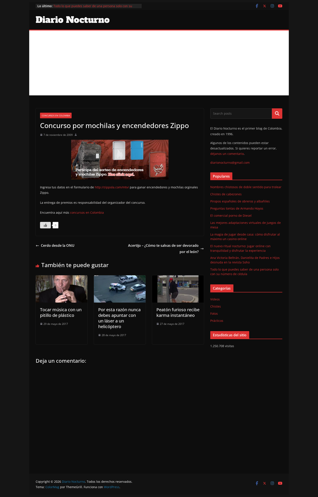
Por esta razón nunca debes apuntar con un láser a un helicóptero (119, 318)
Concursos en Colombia (56, 115)
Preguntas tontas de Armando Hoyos (236, 208)
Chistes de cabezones (226, 194)
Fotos (214, 313)
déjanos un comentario (227, 154)
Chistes (215, 306)
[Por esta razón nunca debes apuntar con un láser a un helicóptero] (120, 278)
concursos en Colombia (87, 212)
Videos (215, 299)
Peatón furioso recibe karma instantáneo (177, 312)
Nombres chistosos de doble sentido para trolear (245, 187)
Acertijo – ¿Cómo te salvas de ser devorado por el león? (163, 248)
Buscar (277, 113)
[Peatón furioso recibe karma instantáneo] (178, 278)
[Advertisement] (159, 63)
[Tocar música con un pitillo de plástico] (61, 278)
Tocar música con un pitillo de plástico (61, 312)
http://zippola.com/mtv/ (112, 187)
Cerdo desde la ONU (57, 245)
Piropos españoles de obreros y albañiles (240, 201)
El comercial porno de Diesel (231, 215)
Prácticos (216, 321)
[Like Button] (45, 225)
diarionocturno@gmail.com (230, 162)
